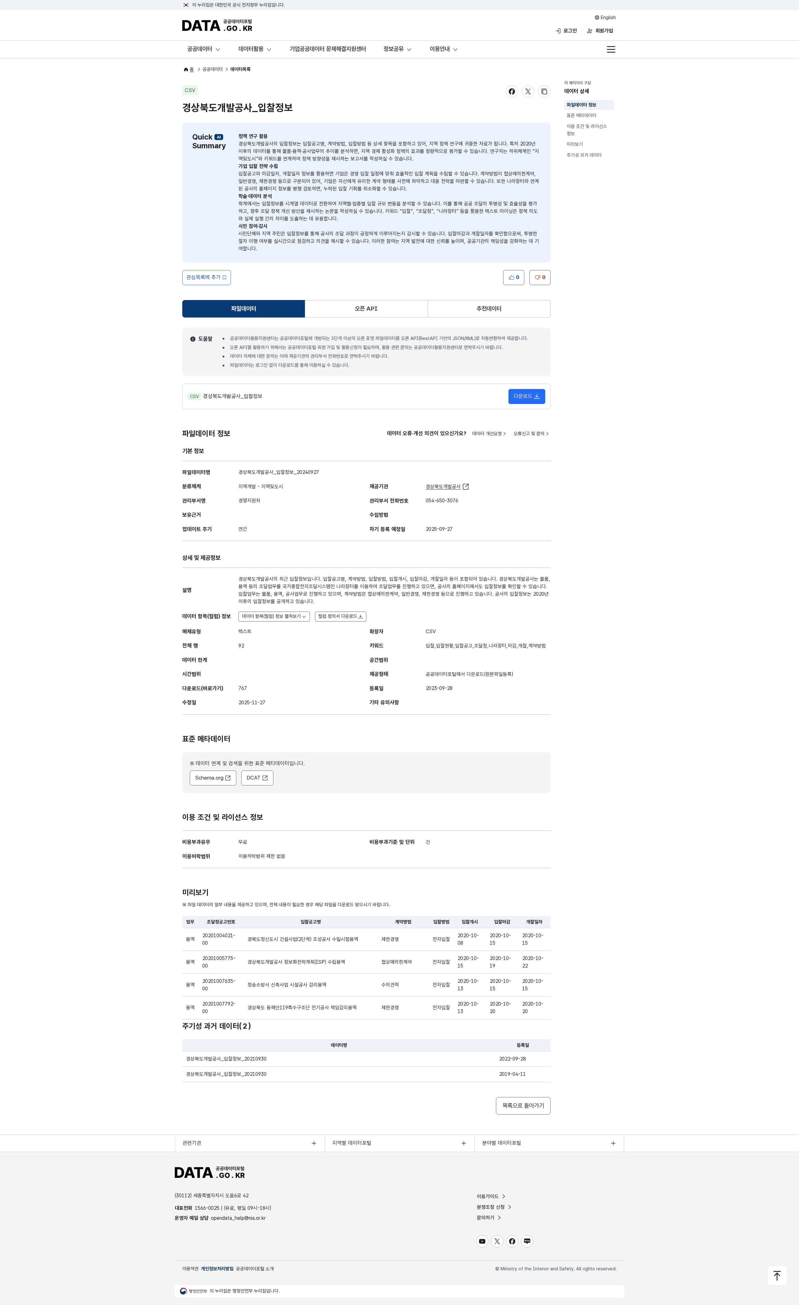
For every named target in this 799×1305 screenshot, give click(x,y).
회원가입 (604, 31)
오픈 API (366, 308)
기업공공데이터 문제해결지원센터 (328, 48)
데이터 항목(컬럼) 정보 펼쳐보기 (271, 616)
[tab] (243, 309)
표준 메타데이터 (581, 116)
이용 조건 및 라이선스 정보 (587, 130)
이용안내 (440, 48)
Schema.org (209, 778)
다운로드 (523, 396)
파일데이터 (245, 311)
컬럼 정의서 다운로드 (337, 616)
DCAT (254, 778)
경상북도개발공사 (443, 487)
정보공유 (394, 48)
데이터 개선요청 (487, 433)
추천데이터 (489, 308)
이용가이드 (488, 1196)
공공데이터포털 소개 (255, 1269)
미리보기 (575, 144)
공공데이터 (199, 48)
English (608, 17)
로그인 (570, 31)
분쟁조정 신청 (491, 1207)
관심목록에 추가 (203, 277)
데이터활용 (250, 48)
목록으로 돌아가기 (523, 1105)
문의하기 (486, 1218)
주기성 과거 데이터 (584, 155)
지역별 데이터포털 (351, 1143)
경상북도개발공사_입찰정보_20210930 (226, 1059)
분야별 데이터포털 (501, 1143)
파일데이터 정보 (581, 105)
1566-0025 (207, 1208)
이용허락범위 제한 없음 (261, 856)
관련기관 (192, 1143)
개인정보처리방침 (217, 1269)
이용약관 (190, 1269)
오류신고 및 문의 (529, 433)
